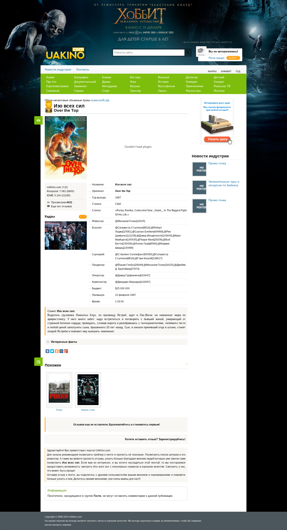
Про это (51, 81)
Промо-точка (217, 163)
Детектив (191, 77)
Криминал (80, 86)
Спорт (106, 90)
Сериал (79, 90)
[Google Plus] (66, 351)
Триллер (135, 90)
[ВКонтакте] (47, 351)
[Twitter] (52, 351)
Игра (133, 81)
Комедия (191, 81)
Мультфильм (166, 86)
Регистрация (216, 58)
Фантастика (193, 90)
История (163, 81)
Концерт (219, 81)
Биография (81, 77)
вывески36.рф (100, 100)
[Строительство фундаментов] (217, 144)
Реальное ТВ (222, 86)
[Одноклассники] (57, 351)
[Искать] (188, 52)
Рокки (59, 410)
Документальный (85, 81)
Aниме (50, 77)
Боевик (106, 77)
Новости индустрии (58, 69)
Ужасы (162, 90)
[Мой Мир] (61, 351)
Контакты (82, 69)
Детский (219, 77)
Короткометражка (57, 86)
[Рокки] (59, 390)
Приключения (194, 86)
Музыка (135, 86)
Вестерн (135, 77)
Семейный (52, 90)
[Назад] (81, 216)
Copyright (50, 516)
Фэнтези (219, 90)
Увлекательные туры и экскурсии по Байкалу (223, 183)
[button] (233, 58)
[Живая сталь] (88, 390)
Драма (106, 81)
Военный (163, 77)
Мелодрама (109, 86)
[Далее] (84, 216)
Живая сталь (88, 410)
